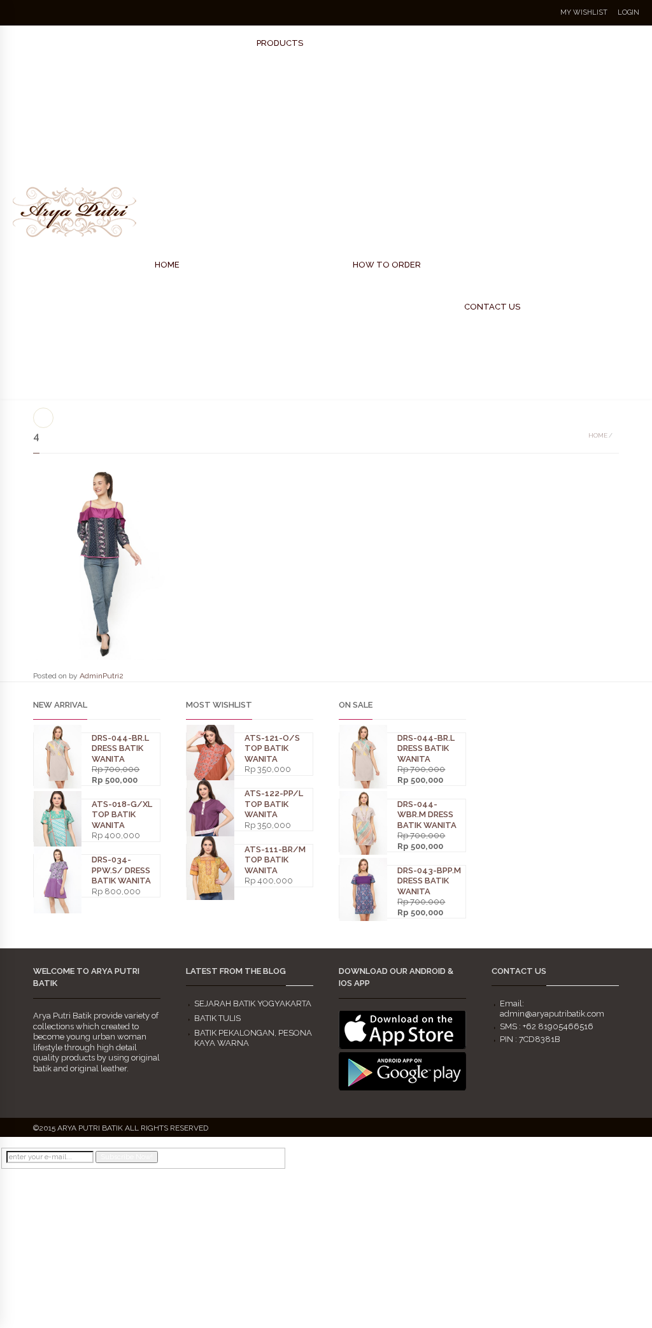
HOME (167, 264)
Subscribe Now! (127, 1157)
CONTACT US (492, 306)
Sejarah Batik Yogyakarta (252, 1003)
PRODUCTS (280, 43)
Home (597, 435)
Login (628, 12)
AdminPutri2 (102, 675)
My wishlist (583, 12)
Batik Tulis (217, 1018)
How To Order (387, 264)
